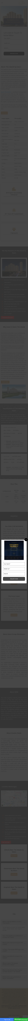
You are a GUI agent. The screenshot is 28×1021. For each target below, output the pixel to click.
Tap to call (7, 1019)
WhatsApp (18, 1019)
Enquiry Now (14, 579)
